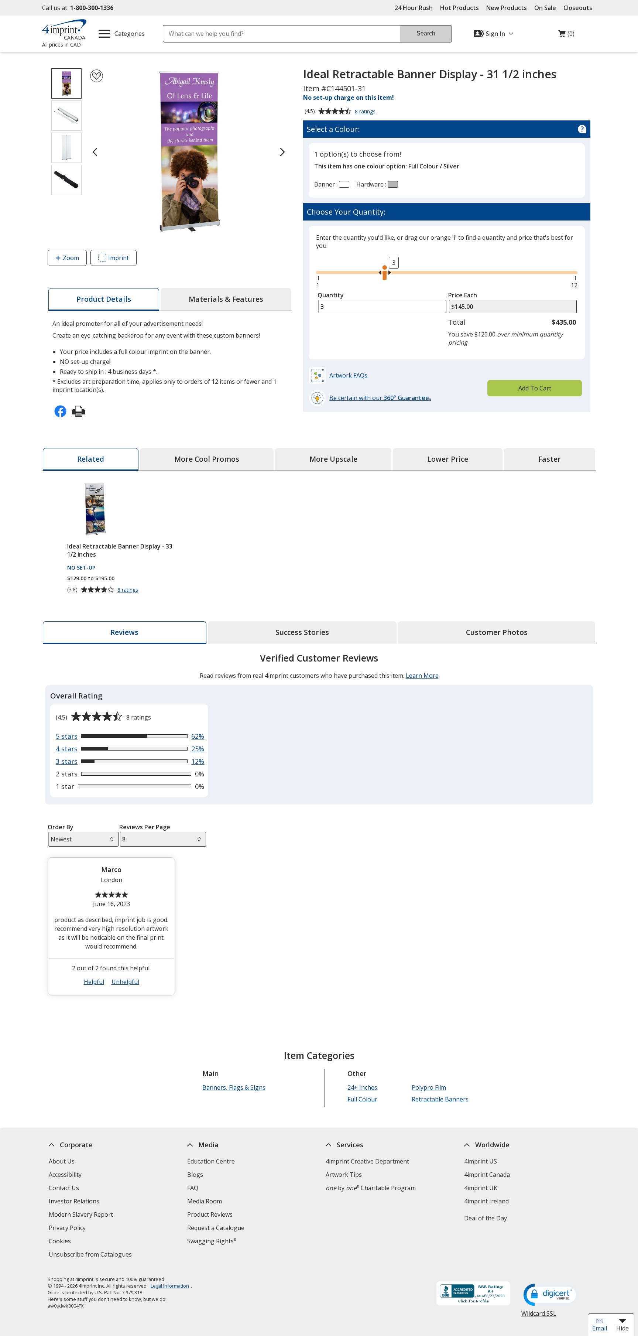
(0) (566, 35)
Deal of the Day (485, 1218)
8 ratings (366, 112)
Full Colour (362, 1099)
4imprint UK (480, 1188)
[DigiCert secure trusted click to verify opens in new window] (551, 1295)
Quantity (331, 295)
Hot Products (459, 8)
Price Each (462, 295)
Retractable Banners (440, 1099)
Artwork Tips (344, 1175)
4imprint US (480, 1161)
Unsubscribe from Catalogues (91, 1255)
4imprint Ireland (486, 1201)
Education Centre (211, 1161)
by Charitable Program (371, 1188)
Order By (60, 827)
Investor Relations (75, 1202)
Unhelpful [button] (125, 982)
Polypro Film (429, 1087)
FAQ (192, 1188)
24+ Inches (362, 1087)
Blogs (195, 1175)
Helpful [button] (94, 982)
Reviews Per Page (144, 827)
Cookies (61, 1242)
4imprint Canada (487, 1175)
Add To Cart (534, 388)
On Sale (545, 8)
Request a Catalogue (215, 1228)
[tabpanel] (319, 827)
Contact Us (64, 1188)
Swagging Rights (211, 1241)
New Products (506, 8)
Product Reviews (210, 1214)
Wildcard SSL (538, 1316)
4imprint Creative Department (367, 1161)
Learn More (422, 676)
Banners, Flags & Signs (233, 1087)
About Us (62, 1161)
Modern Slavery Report (82, 1215)
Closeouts (577, 8)
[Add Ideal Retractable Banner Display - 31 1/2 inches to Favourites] (96, 76)
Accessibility (65, 1175)
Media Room (204, 1201)
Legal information (170, 1285)
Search (425, 33)
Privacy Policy (68, 1229)
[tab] (103, 299)
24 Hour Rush (414, 8)
